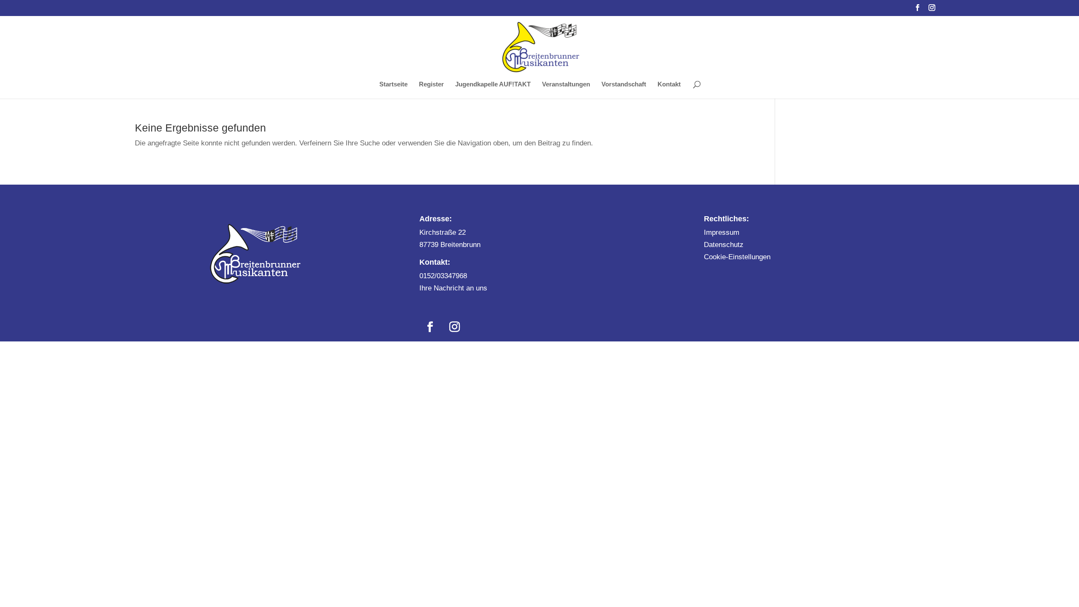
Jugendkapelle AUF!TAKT (493, 84)
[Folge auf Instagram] (454, 327)
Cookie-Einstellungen (737, 257)
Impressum (721, 232)
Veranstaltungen (566, 84)
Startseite (393, 84)
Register (431, 84)
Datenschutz (723, 245)
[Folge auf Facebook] (429, 327)
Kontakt (669, 84)
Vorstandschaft (623, 84)
